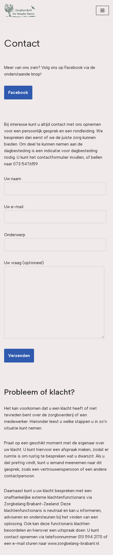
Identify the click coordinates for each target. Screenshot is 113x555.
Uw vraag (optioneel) (24, 262)
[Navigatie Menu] (102, 10)
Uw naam (12, 178)
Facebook (18, 92)
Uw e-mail (13, 206)
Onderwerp (14, 234)
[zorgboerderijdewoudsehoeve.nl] (20, 10)
